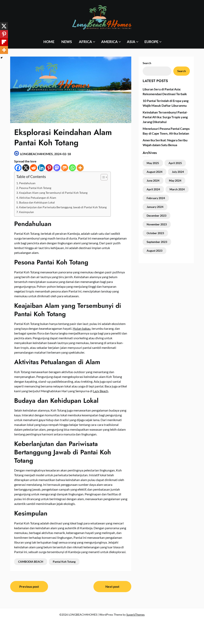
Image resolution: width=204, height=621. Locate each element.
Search (181, 71)
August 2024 (154, 171)
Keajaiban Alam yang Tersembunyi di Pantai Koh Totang (53, 192)
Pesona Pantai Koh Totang (35, 188)
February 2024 (156, 198)
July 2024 (178, 171)
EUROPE (151, 41)
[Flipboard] (4, 42)
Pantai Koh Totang (64, 561)
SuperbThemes (135, 614)
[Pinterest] (49, 167)
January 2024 (155, 206)
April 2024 (153, 189)
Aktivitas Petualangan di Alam (37, 197)
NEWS (66, 41)
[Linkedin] (41, 167)
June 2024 (153, 180)
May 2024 (175, 180)
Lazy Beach (100, 391)
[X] (25, 167)
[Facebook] (18, 167)
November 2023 (157, 224)
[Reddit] (33, 167)
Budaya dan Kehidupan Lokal (37, 202)
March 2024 (177, 189)
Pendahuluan (27, 183)
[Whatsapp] (72, 167)
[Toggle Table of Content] (102, 177)
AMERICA (109, 41)
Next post (112, 586)
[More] (80, 167)
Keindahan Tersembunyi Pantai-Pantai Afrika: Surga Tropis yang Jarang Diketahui (165, 117)
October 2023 (155, 233)
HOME (48, 41)
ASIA (131, 41)
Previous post (29, 586)
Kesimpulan (26, 212)
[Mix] (64, 167)
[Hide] (1, 57)
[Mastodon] (56, 167)
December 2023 (156, 215)
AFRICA (85, 41)
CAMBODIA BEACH (30, 561)
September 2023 (157, 242)
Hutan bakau (81, 328)
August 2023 (154, 250)
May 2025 (153, 163)
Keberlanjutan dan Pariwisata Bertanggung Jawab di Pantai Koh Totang (63, 207)
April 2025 (175, 163)
